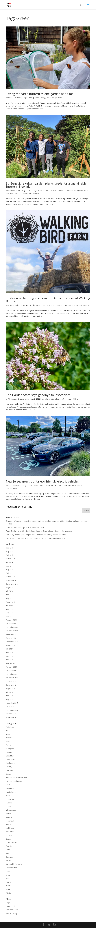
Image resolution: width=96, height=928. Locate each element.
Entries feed (10, 906)
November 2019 (12, 678)
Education (62, 190)
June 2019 (9, 696)
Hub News (10, 799)
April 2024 (9, 573)
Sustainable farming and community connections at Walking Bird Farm (48, 299)
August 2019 (10, 688)
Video (8, 878)
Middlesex (9, 817)
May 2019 (9, 699)
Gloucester (10, 788)
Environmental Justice (75, 190)
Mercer (8, 813)
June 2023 (9, 595)
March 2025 (10, 559)
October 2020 (11, 638)
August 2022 (10, 602)
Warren (8, 882)
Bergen (8, 745)
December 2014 (12, 710)
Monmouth (10, 821)
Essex (86, 190)
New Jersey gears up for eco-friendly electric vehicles (42, 481)
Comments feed (12, 910)
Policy (79, 485)
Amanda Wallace (14, 98)
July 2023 (9, 591)
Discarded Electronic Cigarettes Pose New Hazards (25, 527)
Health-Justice (11, 792)
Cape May (9, 756)
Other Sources (11, 842)
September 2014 (12, 714)
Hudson (9, 803)
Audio (8, 741)
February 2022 (11, 620)
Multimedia (10, 828)
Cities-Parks (53, 190)
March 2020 (10, 663)
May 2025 (9, 551)
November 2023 (12, 580)
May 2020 (9, 656)
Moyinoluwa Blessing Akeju (18, 399)
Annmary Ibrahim (14, 485)
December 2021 (12, 627)
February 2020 (11, 667)
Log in (8, 902)
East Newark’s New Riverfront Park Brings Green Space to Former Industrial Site (36, 538)
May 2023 (9, 598)
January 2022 (11, 623)
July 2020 (9, 649)
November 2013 (12, 717)
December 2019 (12, 674)
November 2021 (12, 631)
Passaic (9, 846)
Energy (8, 774)
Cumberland (10, 763)
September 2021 (12, 634)
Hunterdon (10, 806)
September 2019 (12, 685)
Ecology (43, 98)
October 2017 (11, 706)
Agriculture (38, 190)
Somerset (9, 857)
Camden (9, 752)
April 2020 (9, 660)
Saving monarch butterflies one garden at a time (40, 94)
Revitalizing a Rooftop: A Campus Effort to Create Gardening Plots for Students (36, 534)
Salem (8, 853)
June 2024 (9, 566)
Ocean (8, 839)
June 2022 (9, 609)
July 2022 (9, 605)
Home (8, 795)
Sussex (8, 860)
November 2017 (12, 703)
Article (36, 98)
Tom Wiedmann (14, 190)
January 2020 (11, 670)
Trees (8, 871)
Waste (8, 886)
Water (8, 889)
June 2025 (9, 548)
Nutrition (18, 193)
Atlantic (52, 305)
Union (8, 875)
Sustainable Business (31, 193)
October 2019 (11, 681)
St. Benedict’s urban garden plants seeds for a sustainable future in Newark (46, 185)
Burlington (10, 749)
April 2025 (9, 555)
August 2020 (10, 645)
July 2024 (9, 562)
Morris (8, 824)
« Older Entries (11, 507)
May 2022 (9, 613)
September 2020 (12, 641)
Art (7, 731)
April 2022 (9, 616)
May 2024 (9, 569)
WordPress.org (11, 913)
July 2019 (9, 692)
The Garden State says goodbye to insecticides (38, 395)
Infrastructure (62, 485)
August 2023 (10, 587)
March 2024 (10, 577)
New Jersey (51, 98)
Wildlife (59, 98)
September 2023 (12, 584)
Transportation (11, 488)
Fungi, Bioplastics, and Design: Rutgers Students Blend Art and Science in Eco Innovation (39, 531)
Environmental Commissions (17, 777)
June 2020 (9, 652)
